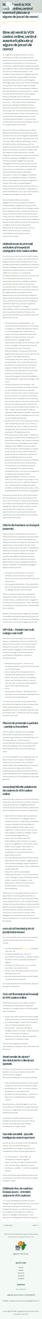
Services (21, 1273)
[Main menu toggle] (36, 6)
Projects (21, 1276)
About (21, 1270)
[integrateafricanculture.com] (8, 6)
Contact (21, 1279)
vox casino (26, 948)
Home (21, 1267)
